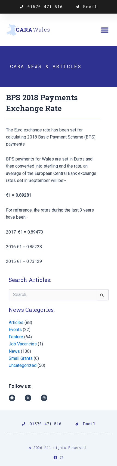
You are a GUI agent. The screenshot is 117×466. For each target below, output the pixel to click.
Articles (16, 322)
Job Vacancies (23, 344)
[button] (104, 30)
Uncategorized (22, 365)
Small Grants (21, 358)
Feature (16, 336)
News (14, 351)
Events (15, 329)
